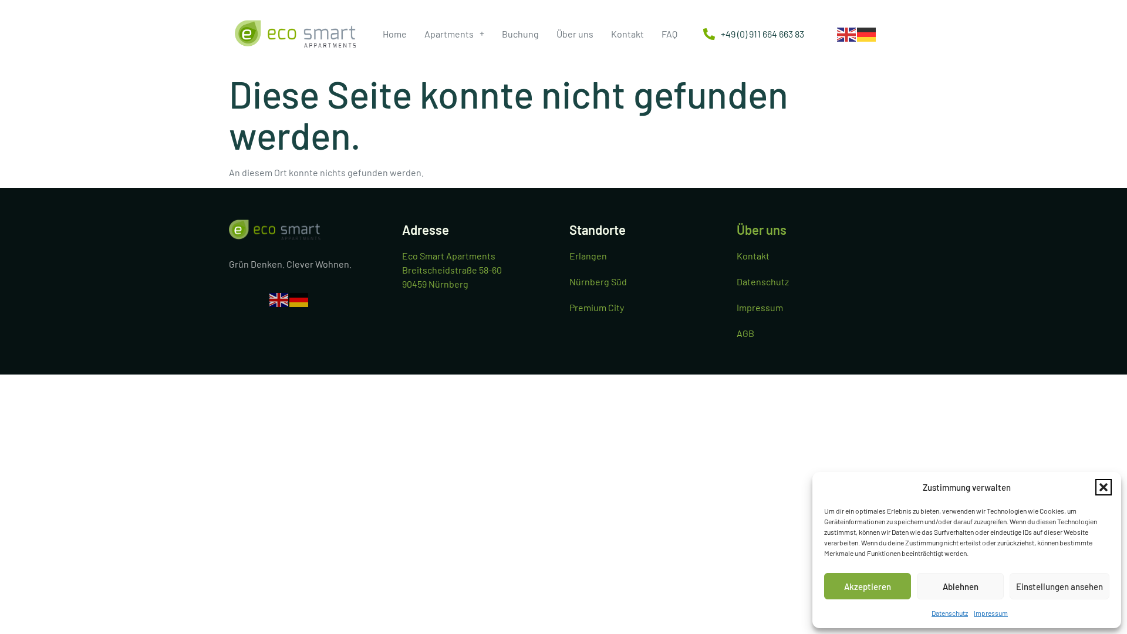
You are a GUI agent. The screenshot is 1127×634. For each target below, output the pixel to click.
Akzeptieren (867, 586)
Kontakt (627, 33)
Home (395, 33)
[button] (1103, 487)
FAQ (669, 33)
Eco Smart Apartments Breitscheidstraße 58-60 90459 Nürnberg (452, 269)
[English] (847, 33)
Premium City (596, 307)
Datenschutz (950, 613)
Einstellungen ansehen (1059, 586)
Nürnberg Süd (598, 281)
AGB (745, 333)
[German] (867, 33)
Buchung (520, 33)
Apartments (449, 33)
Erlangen (588, 255)
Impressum (991, 613)
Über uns (574, 33)
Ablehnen (960, 586)
